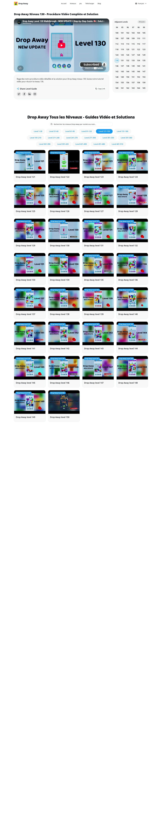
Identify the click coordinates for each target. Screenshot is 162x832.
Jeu (80, 3)
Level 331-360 (126, 137)
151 (133, 77)
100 (116, 33)
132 (127, 60)
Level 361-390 (44, 144)
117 (143, 44)
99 (144, 27)
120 (127, 49)
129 (143, 55)
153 (143, 77)
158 (138, 82)
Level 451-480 (99, 144)
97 (133, 27)
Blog (99, 3)
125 (122, 55)
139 (133, 66)
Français (141, 3)
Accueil (63, 3)
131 (122, 60)
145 (133, 71)
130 (116, 60)
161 (122, 88)
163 (133, 88)
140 (138, 66)
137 (122, 66)
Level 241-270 (72, 137)
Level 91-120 (86, 131)
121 (133, 49)
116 (138, 44)
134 (138, 60)
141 (143, 66)
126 (127, 55)
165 (143, 88)
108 (127, 38)
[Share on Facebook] (24, 94)
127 (133, 55)
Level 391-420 (63, 144)
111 (143, 38)
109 (133, 38)
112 (116, 44)
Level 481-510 (117, 144)
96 (128, 27)
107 (122, 38)
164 (138, 88)
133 (133, 60)
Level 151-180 (122, 131)
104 (138, 33)
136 (116, 66)
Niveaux (73, 3)
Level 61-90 (70, 131)
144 (127, 71)
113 (122, 44)
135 (143, 60)
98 (139, 27)
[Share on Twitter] (19, 94)
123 (143, 49)
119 (122, 49)
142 (116, 71)
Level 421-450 (81, 144)
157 (133, 82)
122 (138, 49)
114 (127, 44)
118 (116, 49)
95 (122, 27)
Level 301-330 (108, 137)
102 (127, 33)
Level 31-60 (53, 131)
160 (116, 88)
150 (127, 77)
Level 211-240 (53, 137)
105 (143, 33)
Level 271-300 (90, 137)
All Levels (142, 22)
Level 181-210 (35, 137)
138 (127, 66)
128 (138, 55)
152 (138, 77)
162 (127, 88)
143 (122, 71)
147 (143, 71)
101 (122, 33)
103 (133, 33)
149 (122, 77)
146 (138, 71)
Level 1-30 (38, 131)
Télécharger (89, 3)
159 (143, 82)
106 (116, 38)
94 (117, 27)
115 (133, 44)
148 (116, 77)
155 (122, 82)
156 (127, 82)
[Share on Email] (35, 94)
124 (116, 55)
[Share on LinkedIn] (29, 94)
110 (138, 38)
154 (116, 82)
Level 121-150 (104, 131)
